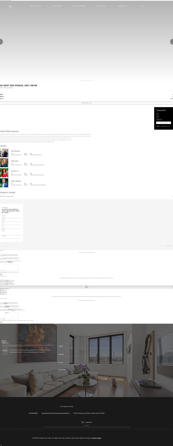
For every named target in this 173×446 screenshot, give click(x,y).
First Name (3, 215)
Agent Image (96, 438)
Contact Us (122, 6)
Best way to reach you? (3, 262)
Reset (86, 285)
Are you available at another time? (5, 310)
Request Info (163, 122)
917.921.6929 (26, 154)
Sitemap (68, 438)
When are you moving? (3, 261)
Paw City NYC (101, 6)
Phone (3, 222)
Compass (20, 428)
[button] (1, 445)
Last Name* (2, 255)
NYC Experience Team (66, 406)
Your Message (2, 270)
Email (3, 225)
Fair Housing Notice (86, 425)
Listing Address (4, 235)
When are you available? (4, 309)
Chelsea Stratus (79, 6)
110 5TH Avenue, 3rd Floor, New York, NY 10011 (89, 413)
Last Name (3, 218)
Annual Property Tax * (3, 283)
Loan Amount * (2, 282)
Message (3, 229)
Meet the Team (35, 6)
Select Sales (57, 6)
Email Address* (2, 258)
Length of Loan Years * (3, 280)
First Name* (2, 254)
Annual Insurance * (3, 284)
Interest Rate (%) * (3, 281)
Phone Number (2, 307)
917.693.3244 (26, 164)
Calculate (86, 287)
